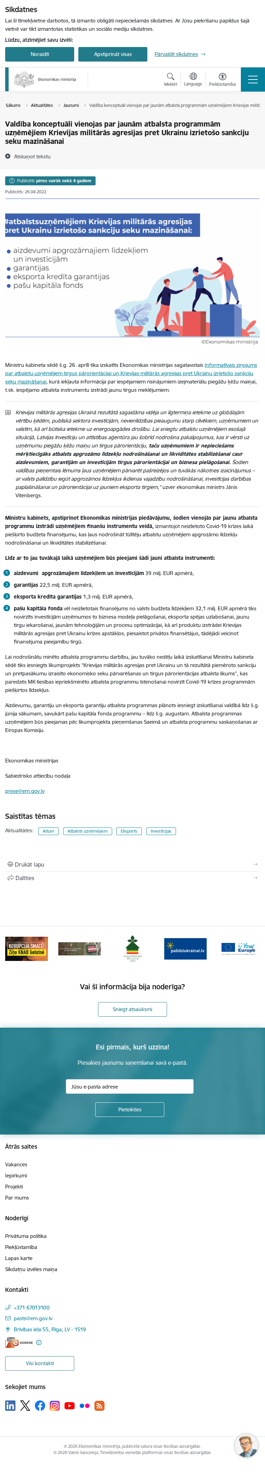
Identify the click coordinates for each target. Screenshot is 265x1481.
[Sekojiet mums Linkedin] (10, 1405)
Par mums (17, 1197)
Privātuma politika (26, 1236)
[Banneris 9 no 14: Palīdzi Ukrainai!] (185, 948)
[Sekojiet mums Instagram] (55, 1406)
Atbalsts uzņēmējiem (88, 831)
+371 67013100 (32, 1307)
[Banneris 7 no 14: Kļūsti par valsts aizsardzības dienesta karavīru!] (79, 948)
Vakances (16, 1164)
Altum (48, 831)
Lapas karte (18, 1258)
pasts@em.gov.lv (33, 1318)
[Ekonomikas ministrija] (45, 79)
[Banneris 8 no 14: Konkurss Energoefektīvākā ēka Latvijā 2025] (132, 948)
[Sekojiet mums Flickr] (84, 1405)
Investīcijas (161, 831)
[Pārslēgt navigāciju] (253, 79)
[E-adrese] (19, 1342)
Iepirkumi (16, 1175)
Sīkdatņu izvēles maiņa (31, 1269)
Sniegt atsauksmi (132, 1009)
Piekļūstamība (21, 1247)
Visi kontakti (40, 1363)
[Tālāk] (251, 948)
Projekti (14, 1186)
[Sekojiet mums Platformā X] (25, 1405)
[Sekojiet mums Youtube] (70, 1405)
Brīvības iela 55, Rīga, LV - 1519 (50, 1329)
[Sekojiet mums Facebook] (40, 1405)
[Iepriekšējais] (13, 948)
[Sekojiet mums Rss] (99, 1406)
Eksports (129, 831)
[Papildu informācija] (38, 1342)
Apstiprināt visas (113, 54)
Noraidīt (40, 54)
